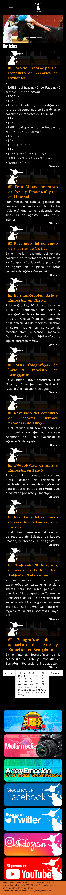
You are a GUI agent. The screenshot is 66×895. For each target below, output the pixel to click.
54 (19, 687)
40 (36, 681)
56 (25, 687)
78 (32, 692)
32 (42, 678)
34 (19, 681)
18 (31, 675)
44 (19, 684)
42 (42, 681)
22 (42, 675)
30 (36, 678)
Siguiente (56, 673)
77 (29, 692)
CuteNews (37, 705)
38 (31, 681)
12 (43, 673)
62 (43, 687)
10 (38, 673)
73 (45, 689)
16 (25, 675)
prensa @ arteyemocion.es (39, 890)
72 (42, 689)
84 (22, 695)
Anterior (9, 673)
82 (45, 692)
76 (25, 692)
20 (36, 675)
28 (31, 678)
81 (42, 692)
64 (19, 689)
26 (25, 678)
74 (19, 692)
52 (43, 684)
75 (22, 692)
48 (31, 684)
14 (19, 675)
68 (30, 689)
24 (19, 678)
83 (19, 695)
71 (39, 689)
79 (35, 692)
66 (24, 689)
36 (25, 681)
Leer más (55, 166)
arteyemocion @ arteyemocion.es (18, 888)
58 (31, 687)
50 (37, 684)
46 (25, 684)
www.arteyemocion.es (12, 882)
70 (35, 689)
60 (37, 687)
